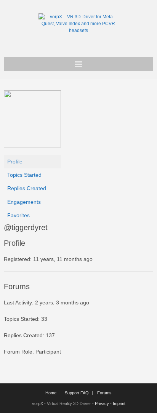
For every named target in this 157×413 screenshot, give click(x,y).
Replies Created (26, 188)
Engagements (24, 202)
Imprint (119, 403)
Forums (104, 393)
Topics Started (24, 175)
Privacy (102, 403)
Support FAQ (77, 393)
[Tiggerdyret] (32, 145)
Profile (14, 161)
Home (50, 393)
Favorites (18, 215)
